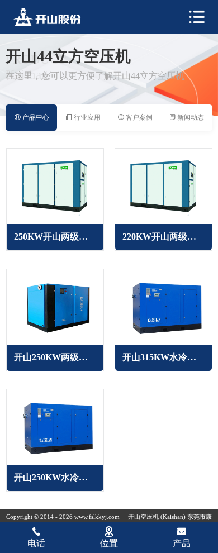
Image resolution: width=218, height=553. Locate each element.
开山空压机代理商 (54, 17)
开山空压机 (144, 516)
